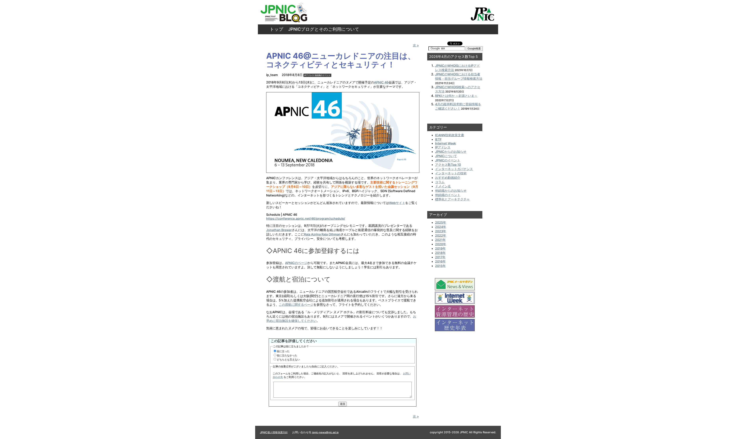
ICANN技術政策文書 (449, 135)
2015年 (440, 266)
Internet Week (445, 143)
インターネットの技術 (451, 173)
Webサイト (397, 203)
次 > (416, 45)
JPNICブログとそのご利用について (323, 29)
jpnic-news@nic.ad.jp (325, 432)
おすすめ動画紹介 (447, 178)
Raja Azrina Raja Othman (322, 234)
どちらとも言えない (288, 359)
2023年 (440, 231)
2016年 (440, 261)
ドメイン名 (443, 186)
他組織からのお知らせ (451, 191)
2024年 (440, 227)
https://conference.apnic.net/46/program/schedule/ (305, 218)
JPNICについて (446, 156)
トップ (276, 29)
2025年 (440, 222)
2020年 (440, 244)
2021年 (440, 240)
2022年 (440, 235)
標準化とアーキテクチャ (452, 199)
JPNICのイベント (447, 160)
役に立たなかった (287, 355)
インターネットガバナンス (454, 169)
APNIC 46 (381, 82)
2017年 (440, 257)
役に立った (283, 351)
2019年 (440, 248)
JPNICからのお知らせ (450, 152)
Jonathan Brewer (279, 230)
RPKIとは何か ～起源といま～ (456, 96)
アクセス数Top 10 (448, 165)
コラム (440, 182)
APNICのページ (296, 263)
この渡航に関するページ (296, 305)
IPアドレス (309, 75)
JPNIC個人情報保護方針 (274, 432)
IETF (438, 139)
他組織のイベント (322, 75)
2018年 (440, 253)
